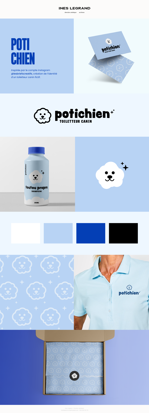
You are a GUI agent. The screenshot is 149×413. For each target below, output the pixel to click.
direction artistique (70, 12)
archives (81, 12)
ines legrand (74, 8)
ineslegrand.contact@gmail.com (69, 410)
